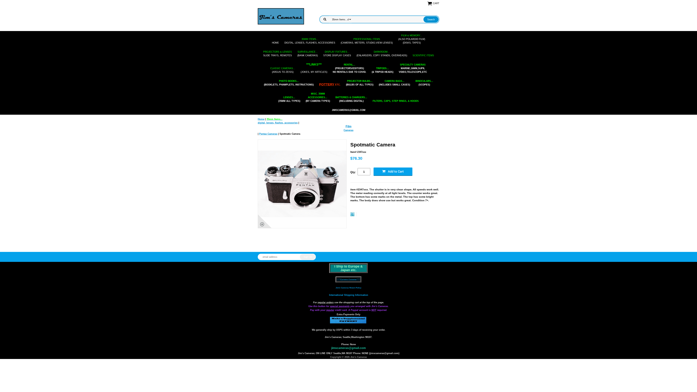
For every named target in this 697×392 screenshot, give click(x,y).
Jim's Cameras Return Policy (348, 288)
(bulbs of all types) (359, 83)
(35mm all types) (289, 99)
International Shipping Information (348, 295)
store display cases (337, 53)
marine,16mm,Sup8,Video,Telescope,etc (413, 68)
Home (275, 42)
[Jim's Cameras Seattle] (281, 16)
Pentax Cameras (268, 133)
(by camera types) (318, 97)
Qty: (353, 172)
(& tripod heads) (382, 70)
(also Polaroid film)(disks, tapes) (411, 39)
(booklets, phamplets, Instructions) (289, 83)
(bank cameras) (307, 53)
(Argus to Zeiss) (282, 70)
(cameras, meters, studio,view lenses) (367, 41)
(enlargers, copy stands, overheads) (381, 53)
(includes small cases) (394, 83)
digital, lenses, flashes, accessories (309, 41)
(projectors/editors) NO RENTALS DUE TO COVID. (349, 68)
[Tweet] (352, 215)
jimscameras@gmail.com (348, 110)
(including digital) (351, 99)
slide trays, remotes (277, 53)
